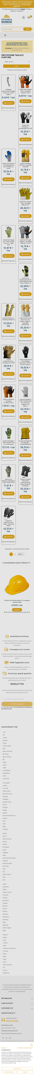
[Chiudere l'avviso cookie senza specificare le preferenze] (31, 1044)
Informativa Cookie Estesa (25, 1048)
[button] (4, 1048)
